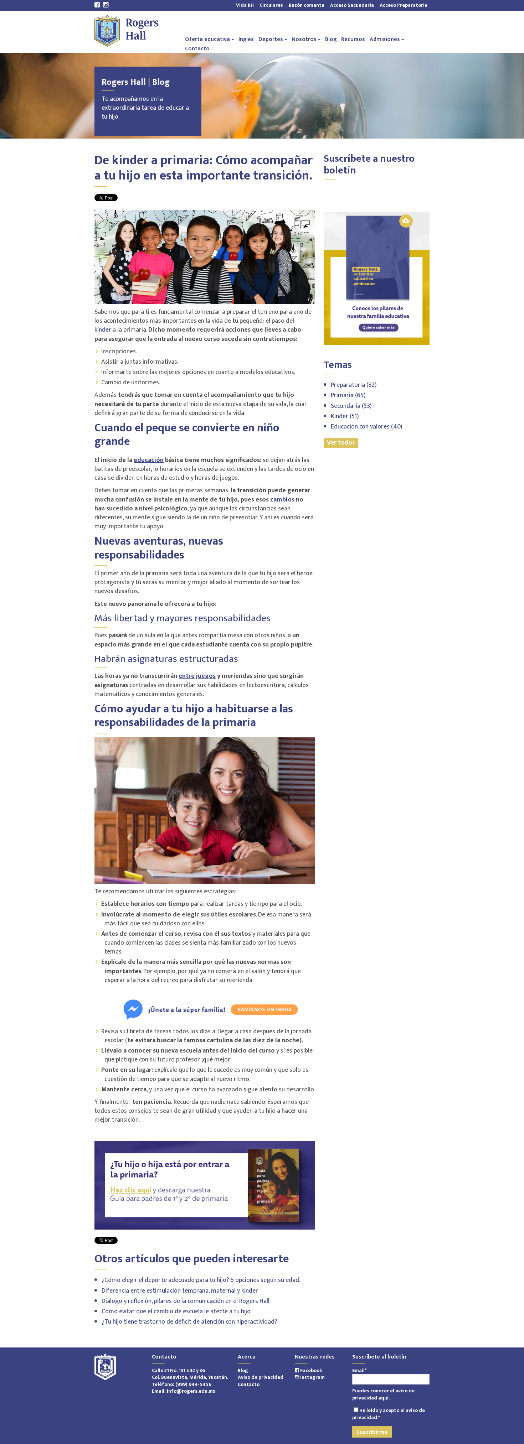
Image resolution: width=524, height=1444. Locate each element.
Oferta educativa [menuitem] (207, 39)
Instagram (312, 1377)
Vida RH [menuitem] (245, 5)
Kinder (345, 416)
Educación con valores (366, 426)
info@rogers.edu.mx (191, 1391)
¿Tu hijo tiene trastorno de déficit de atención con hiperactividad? (189, 1321)
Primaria (348, 395)
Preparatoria (354, 385)
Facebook (310, 1370)
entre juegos (197, 676)
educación (149, 460)
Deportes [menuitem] (270, 39)
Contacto (249, 1384)
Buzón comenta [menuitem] (306, 5)
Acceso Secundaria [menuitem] (352, 5)
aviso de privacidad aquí (383, 1394)
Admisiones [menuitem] (385, 39)
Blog (243, 1370)
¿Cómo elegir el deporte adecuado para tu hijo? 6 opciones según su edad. (201, 1280)
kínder (102, 329)
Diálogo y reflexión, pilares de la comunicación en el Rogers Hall (185, 1301)
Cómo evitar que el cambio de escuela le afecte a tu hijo (176, 1311)
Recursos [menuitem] (353, 39)
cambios (282, 499)
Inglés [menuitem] (246, 39)
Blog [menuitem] (331, 39)
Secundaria (351, 406)
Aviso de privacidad (260, 1377)
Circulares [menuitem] (271, 5)
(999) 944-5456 (193, 1384)
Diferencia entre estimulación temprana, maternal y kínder (180, 1290)
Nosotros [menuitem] (304, 39)
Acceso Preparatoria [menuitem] (402, 5)
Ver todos (341, 443)
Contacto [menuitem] (197, 48)
